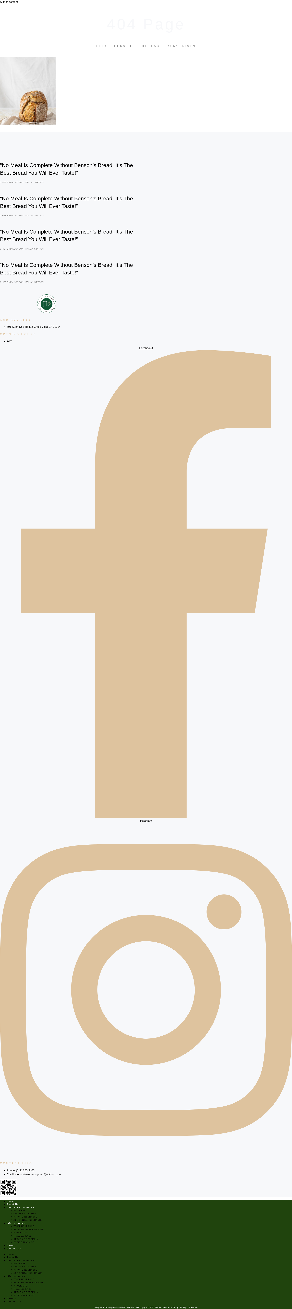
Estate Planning (24, 1242)
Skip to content (9, 2)
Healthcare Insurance (20, 1207)
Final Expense (23, 1236)
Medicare (20, 1210)
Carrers (11, 1245)
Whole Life (20, 1233)
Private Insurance (25, 1217)
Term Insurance (24, 1226)
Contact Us (14, 1248)
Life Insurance (16, 1223)
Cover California (25, 1213)
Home (10, 1201)
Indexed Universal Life (28, 1229)
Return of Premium (26, 1239)
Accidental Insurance (28, 1220)
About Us (13, 1204)
